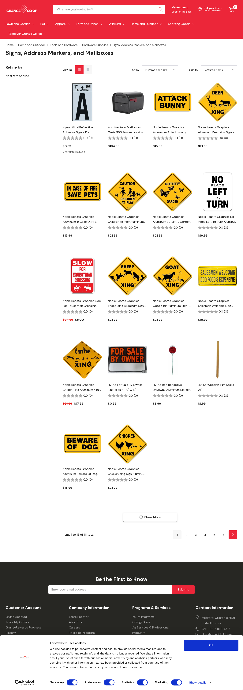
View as (67, 69)
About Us (75, 622)
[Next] (233, 534)
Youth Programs (143, 617)
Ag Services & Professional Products (150, 630)
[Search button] (160, 9)
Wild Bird (115, 24)
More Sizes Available (74, 152)
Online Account (16, 617)
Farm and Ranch (88, 24)
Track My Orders (17, 622)
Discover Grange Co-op (25, 34)
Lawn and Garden (18, 24)
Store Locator (79, 617)
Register (187, 11)
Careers (74, 627)
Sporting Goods (179, 24)
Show (135, 69)
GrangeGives (141, 622)
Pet (42, 24)
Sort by (193, 69)
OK (211, 645)
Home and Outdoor (144, 24)
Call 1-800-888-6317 (216, 629)
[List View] (88, 69)
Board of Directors (82, 633)
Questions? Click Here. (217, 634)
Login (175, 11)
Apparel (60, 24)
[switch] (109, 682)
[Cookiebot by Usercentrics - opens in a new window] (24, 682)
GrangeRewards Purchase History (24, 630)
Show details (197, 682)
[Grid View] (79, 69)
